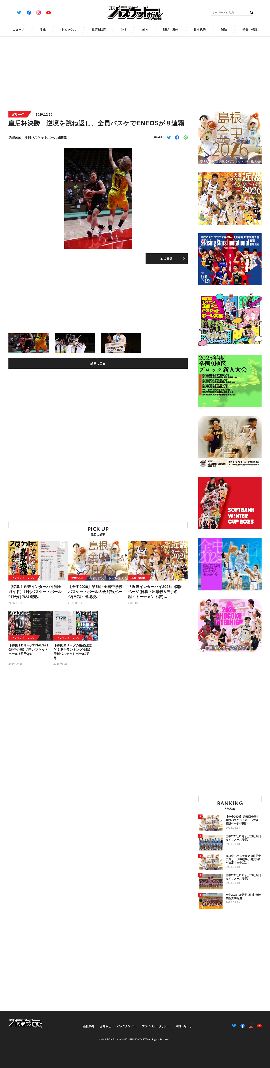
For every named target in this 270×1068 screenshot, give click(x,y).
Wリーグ (18, 114)
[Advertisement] (135, 71)
